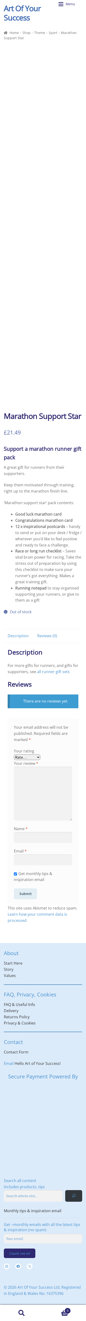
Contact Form (16, 1052)
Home (14, 32)
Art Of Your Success (22, 13)
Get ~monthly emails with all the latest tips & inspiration (42, 1227)
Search (21, 1313)
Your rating (24, 751)
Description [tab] (18, 635)
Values (10, 975)
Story (8, 969)
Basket (56, 1309)
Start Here (13, 963)
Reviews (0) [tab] (47, 635)
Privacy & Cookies (20, 1023)
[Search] (73, 1196)
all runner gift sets (53, 671)
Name (21, 828)
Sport (53, 32)
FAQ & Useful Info (19, 1004)
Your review (26, 763)
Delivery (11, 1010)
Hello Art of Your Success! (38, 1063)
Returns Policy (17, 1016)
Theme (39, 32)
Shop (26, 32)
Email (20, 851)
